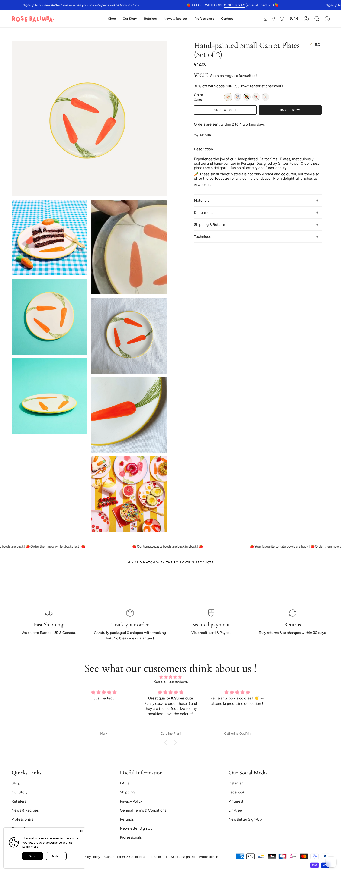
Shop (16, 783)
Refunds (127, 819)
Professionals (22, 819)
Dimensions (203, 212)
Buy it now (290, 110)
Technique (202, 236)
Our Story (19, 792)
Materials (201, 200)
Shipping (127, 792)
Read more (204, 185)
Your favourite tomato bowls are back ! (252, 546)
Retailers (19, 801)
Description (203, 149)
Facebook (236, 792)
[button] (112, 18)
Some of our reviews (171, 681)
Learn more (30, 846)
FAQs (124, 783)
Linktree (235, 810)
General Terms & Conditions (143, 810)
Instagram (236, 783)
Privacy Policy (131, 801)
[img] (170, 677)
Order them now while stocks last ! (25, 546)
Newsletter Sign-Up (245, 819)
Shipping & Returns (209, 224)
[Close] (81, 831)
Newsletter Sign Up (136, 828)
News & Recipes (25, 810)
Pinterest (235, 801)
